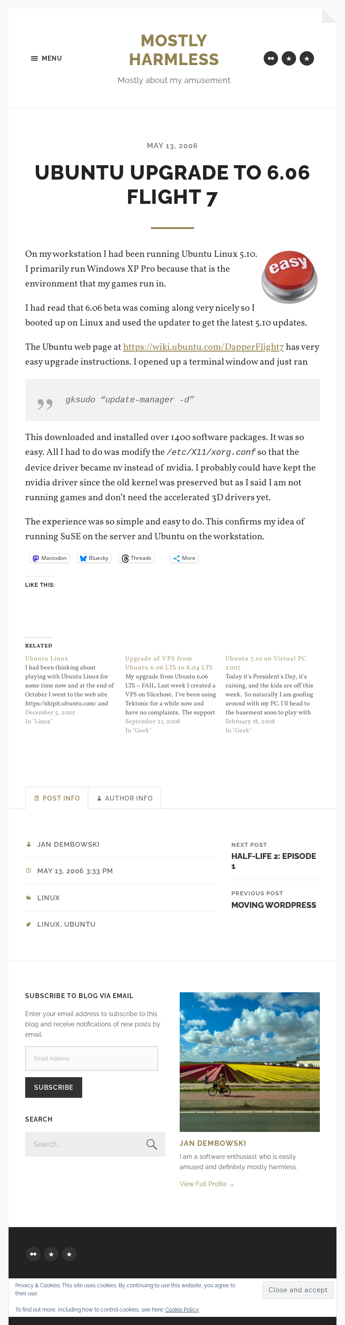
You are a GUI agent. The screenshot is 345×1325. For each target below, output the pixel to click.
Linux (48, 898)
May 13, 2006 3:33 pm (75, 871)
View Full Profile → (207, 1184)
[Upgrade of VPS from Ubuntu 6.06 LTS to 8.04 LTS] (175, 695)
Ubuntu (80, 924)
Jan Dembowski (68, 845)
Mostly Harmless (174, 50)
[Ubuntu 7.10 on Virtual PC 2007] (276, 695)
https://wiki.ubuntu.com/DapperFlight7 (203, 347)
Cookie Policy (182, 1310)
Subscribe (53, 1087)
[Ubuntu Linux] (75, 690)
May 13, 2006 (172, 145)
